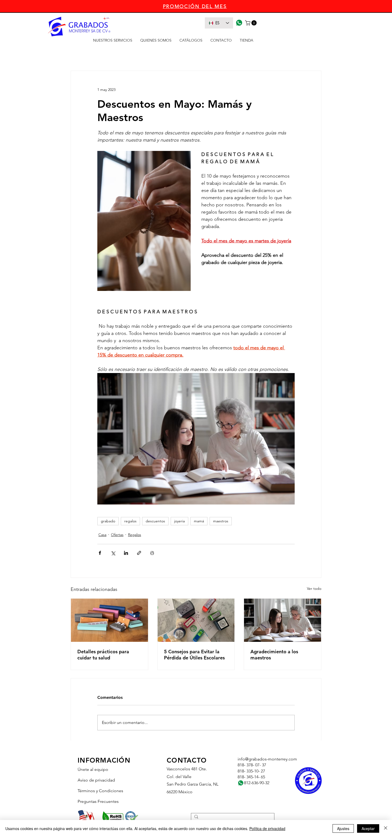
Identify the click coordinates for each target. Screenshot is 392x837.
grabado (108, 521)
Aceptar (368, 828)
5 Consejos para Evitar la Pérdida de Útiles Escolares (194, 654)
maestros (220, 521)
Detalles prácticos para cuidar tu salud (103, 654)
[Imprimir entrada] (152, 552)
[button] (251, 23)
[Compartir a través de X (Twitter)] (112, 552)
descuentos (155, 521)
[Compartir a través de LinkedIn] (126, 552)
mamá (199, 521)
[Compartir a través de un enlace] (139, 552)
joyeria (179, 521)
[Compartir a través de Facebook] (99, 552)
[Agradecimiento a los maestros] (282, 620)
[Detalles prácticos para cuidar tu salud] (109, 620)
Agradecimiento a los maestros (274, 654)
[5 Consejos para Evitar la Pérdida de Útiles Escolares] (196, 620)
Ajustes (343, 828)
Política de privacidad (267, 828)
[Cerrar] (385, 828)
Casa (102, 534)
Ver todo (314, 588)
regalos (130, 521)
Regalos (134, 534)
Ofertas (117, 534)
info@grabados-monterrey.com (267, 759)
